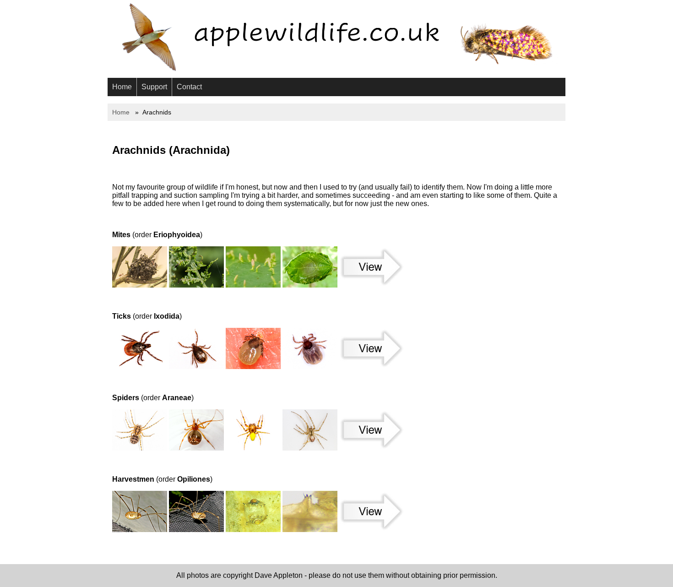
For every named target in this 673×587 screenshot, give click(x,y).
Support (154, 87)
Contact (189, 87)
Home (122, 87)
